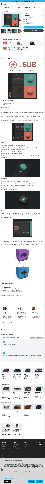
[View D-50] (17, 388)
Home (9, 4)
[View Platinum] (6, 407)
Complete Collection (5, 430)
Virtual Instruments (16, 411)
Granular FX (26, 375)
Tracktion (37, 394)
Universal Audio (17, 413)
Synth (4, 11)
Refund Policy (17, 448)
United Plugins (38, 376)
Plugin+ (9, 453)
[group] (6, 374)
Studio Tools (4, 446)
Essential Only (31, 481)
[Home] (1, 11)
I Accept (39, 481)
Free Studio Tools (11, 446)
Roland (15, 394)
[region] (22, 471)
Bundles (3, 451)
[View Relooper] (39, 370)
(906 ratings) (32, 17)
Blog (3, 453)
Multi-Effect (37, 375)
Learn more (31, 1)
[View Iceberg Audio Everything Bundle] (6, 425)
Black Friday (10, 450)
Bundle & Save (33, 30)
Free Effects (10, 444)
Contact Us (26, 444)
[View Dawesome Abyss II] (39, 388)
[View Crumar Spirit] (28, 388)
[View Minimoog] (17, 407)
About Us (25, 446)
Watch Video (7, 26)
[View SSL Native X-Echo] (17, 370)
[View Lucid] (28, 370)
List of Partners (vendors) (8, 478)
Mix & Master (4, 411)
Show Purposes (7, 481)
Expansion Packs (16, 430)
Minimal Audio (27, 376)
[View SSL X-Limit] (39, 407)
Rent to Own (10, 455)
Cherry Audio (27, 394)
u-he (4, 376)
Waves (4, 413)
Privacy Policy (17, 446)
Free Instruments (5, 455)
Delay (14, 375)
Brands (3, 457)
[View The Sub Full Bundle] (17, 425)
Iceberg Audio (26, 13)
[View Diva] (6, 370)
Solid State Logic (17, 376)
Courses (9, 448)
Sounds (3, 450)
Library (13, 4)
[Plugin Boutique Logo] (3, 4)
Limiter (36, 411)
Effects (3, 448)
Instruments (4, 444)
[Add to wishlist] (42, 15)
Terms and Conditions (18, 444)
